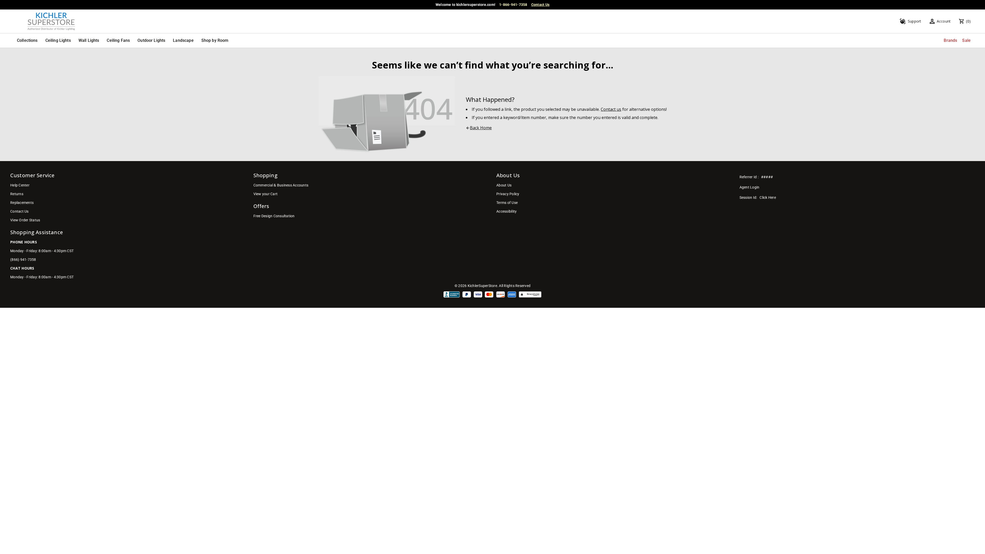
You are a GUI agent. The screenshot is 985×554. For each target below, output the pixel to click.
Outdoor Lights (151, 40)
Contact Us (540, 5)
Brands (950, 40)
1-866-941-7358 (513, 5)
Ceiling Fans (118, 40)
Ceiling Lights (58, 40)
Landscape (183, 40)
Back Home (481, 128)
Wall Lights (88, 40)
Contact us (611, 109)
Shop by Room (215, 40)
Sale (966, 40)
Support (914, 21)
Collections (27, 40)
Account (944, 21)
